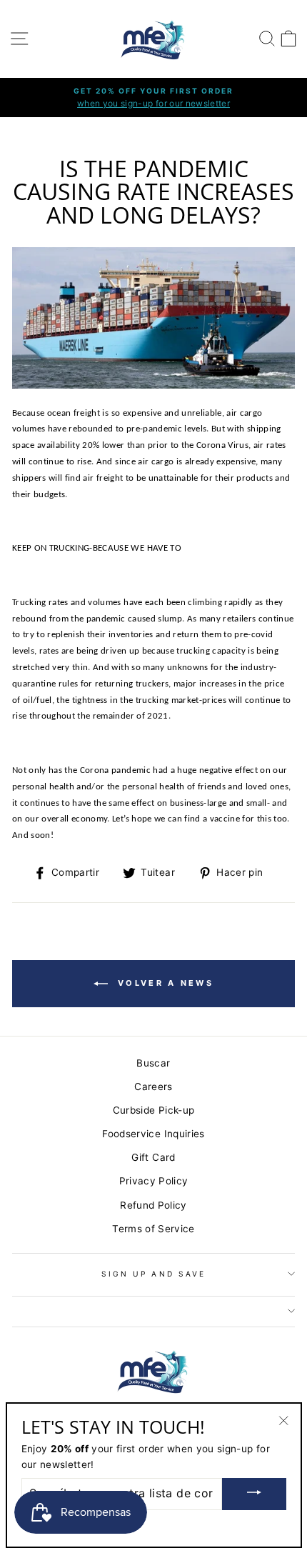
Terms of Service (153, 1228)
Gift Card (153, 1157)
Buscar (153, 1063)
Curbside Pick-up (153, 1110)
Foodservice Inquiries (153, 1133)
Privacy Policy (153, 1181)
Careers (153, 1086)
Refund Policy (153, 1205)
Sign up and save (153, 1273)
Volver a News (163, 983)
